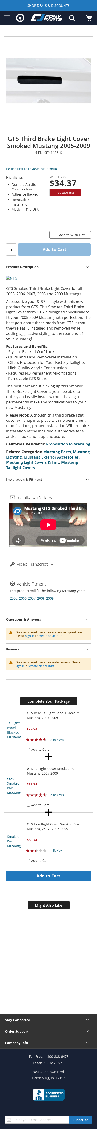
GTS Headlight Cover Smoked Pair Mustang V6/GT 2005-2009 (53, 826)
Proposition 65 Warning (68, 444)
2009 (50, 598)
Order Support (16, 1031)
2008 (41, 598)
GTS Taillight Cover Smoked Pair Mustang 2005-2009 (52, 770)
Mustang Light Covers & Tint (32, 462)
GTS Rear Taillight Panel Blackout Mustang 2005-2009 (53, 715)
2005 (13, 598)
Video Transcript (32, 564)
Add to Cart (48, 876)
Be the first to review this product (32, 169)
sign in (29, 636)
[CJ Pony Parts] (46, 18)
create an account (51, 636)
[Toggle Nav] (7, 18)
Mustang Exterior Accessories (51, 457)
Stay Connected (17, 1020)
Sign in (20, 666)
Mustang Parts (57, 451)
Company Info (16, 1043)
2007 (32, 598)
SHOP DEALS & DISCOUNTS (48, 5)
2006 (23, 598)
